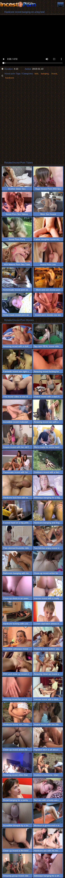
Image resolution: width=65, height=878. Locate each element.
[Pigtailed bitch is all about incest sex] (48, 737)
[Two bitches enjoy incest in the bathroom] (48, 536)
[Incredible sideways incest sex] (17, 637)
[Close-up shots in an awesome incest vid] (17, 586)
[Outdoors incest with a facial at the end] (48, 460)
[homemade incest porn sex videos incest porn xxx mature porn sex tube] (60, 4)
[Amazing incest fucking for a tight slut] (48, 359)
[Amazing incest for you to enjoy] (17, 687)
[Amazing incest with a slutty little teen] (17, 334)
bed (36, 73)
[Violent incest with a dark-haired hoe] (48, 384)
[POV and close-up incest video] (17, 662)
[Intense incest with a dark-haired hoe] (48, 687)
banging (45, 73)
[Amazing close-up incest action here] (48, 662)
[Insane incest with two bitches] (48, 712)
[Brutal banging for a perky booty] (17, 788)
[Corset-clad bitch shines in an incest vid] (48, 611)
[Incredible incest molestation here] (17, 410)
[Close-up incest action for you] (17, 737)
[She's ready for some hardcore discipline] (48, 435)
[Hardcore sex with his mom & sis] (48, 838)
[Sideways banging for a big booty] (48, 485)
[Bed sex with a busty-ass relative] (48, 788)
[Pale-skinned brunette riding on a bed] (17, 536)
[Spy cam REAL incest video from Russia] (48, 334)
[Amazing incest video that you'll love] (17, 763)
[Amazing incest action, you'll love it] (48, 637)
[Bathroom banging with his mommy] (17, 561)
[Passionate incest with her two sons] (17, 460)
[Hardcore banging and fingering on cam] (48, 511)
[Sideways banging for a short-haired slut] (48, 864)
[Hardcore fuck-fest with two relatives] (17, 485)
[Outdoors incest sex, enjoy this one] (17, 712)
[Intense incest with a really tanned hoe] (48, 586)
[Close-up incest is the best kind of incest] (17, 838)
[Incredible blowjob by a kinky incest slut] (17, 813)
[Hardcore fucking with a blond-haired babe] (17, 611)
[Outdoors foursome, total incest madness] (48, 763)
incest (54, 73)
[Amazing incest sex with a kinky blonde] (48, 410)
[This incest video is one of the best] (17, 384)
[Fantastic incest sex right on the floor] (17, 359)
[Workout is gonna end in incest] (48, 813)
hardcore (9, 78)
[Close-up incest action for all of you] (48, 561)
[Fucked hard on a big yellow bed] (17, 511)
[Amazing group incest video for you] (17, 864)
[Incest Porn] (18, 4)
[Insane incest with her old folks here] (17, 435)
